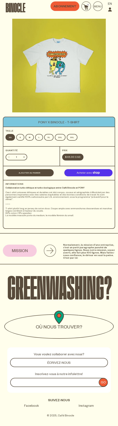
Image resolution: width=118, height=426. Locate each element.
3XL (72, 138)
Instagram (86, 406)
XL (48, 138)
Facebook (31, 406)
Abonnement (65, 7)
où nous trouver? (59, 327)
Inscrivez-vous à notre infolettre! (59, 374)
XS (10, 138)
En (110, 4)
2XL (60, 138)
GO (103, 382)
